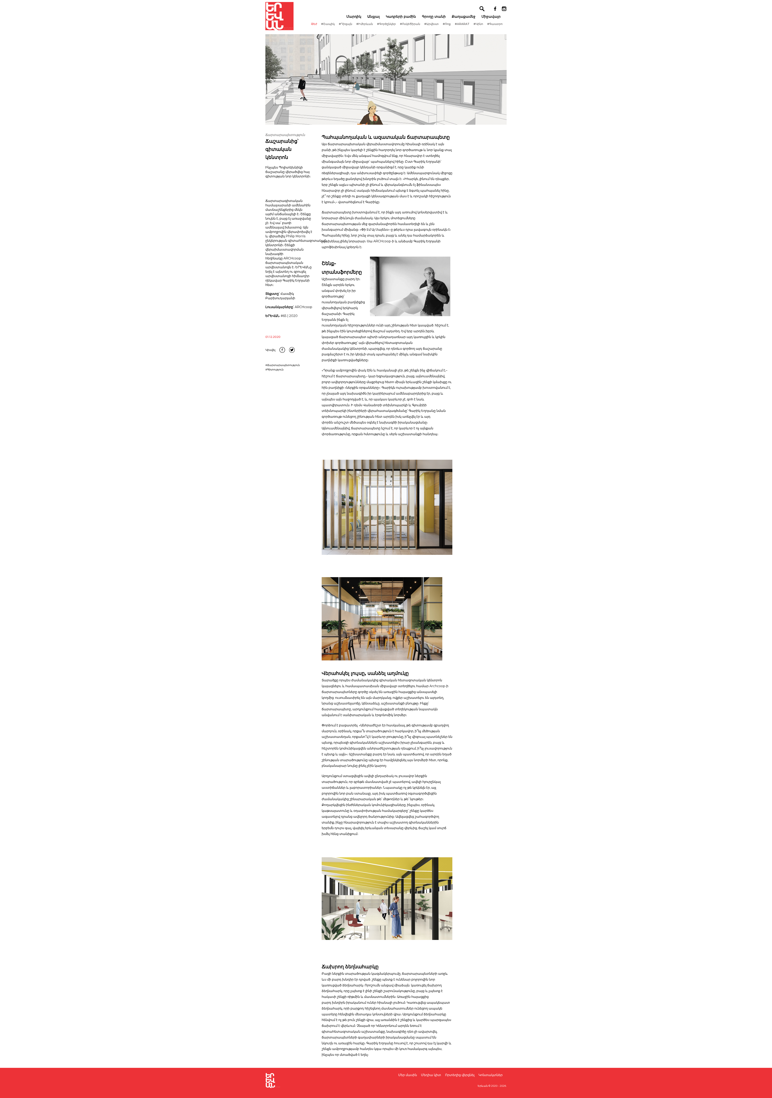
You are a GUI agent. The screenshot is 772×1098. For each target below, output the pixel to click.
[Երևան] (279, 16)
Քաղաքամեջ (463, 16)
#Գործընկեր (386, 24)
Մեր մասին (407, 1075)
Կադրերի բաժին (401, 16)
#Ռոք (447, 24)
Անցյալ (373, 16)
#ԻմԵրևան (364, 24)
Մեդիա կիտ (431, 1075)
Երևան (483, 1085)
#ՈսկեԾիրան (410, 24)
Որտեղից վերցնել (459, 1075)
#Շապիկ (328, 24)
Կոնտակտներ (490, 1075)
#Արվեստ (431, 24)
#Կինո (478, 24)
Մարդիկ (353, 16)
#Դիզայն (345, 24)
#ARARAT (462, 24)
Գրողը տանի (434, 16)
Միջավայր (491, 16)
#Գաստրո (495, 24)
